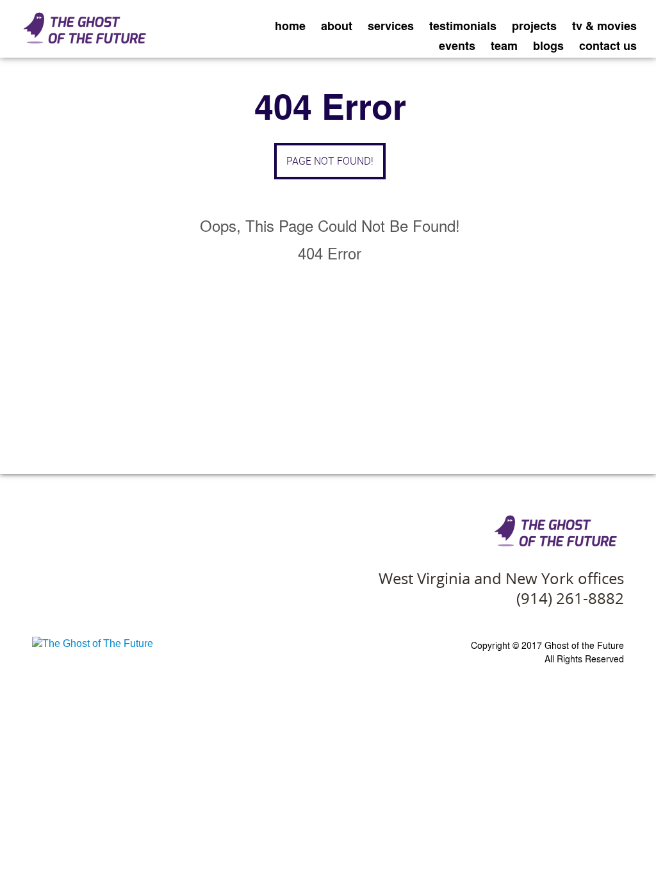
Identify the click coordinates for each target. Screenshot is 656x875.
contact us (608, 45)
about (336, 25)
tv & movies (604, 25)
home (290, 25)
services (391, 25)
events (457, 45)
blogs (548, 45)
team (504, 45)
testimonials (462, 25)
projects (534, 25)
